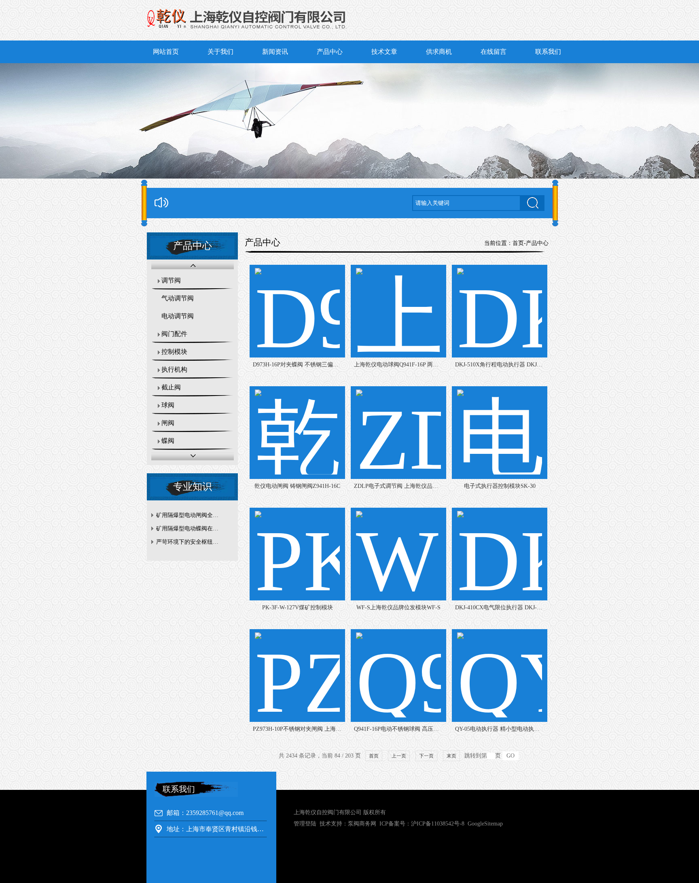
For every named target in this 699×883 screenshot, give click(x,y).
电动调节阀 (177, 316)
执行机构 (174, 369)
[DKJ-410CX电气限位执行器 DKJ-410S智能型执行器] (499, 554)
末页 (451, 756)
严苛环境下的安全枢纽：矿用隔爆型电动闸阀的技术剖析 (194, 542)
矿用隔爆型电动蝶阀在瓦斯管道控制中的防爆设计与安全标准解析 (194, 529)
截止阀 (171, 387)
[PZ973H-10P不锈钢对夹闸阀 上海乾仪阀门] (297, 675)
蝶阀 (167, 440)
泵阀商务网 (362, 824)
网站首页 (166, 51)
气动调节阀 (177, 298)
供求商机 (439, 51)
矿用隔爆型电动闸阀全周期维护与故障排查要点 (194, 515)
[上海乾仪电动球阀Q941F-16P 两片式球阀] (398, 311)
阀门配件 (174, 333)
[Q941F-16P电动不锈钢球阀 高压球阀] (398, 675)
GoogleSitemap (485, 824)
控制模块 (174, 351)
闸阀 (167, 422)
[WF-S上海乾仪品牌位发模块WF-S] (398, 554)
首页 (518, 243)
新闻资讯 (275, 51)
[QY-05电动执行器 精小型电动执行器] (499, 675)
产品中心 (330, 51)
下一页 (426, 756)
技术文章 (384, 51)
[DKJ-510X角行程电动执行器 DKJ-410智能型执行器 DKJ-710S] (499, 311)
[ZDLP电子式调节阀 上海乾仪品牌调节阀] (398, 432)
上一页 (399, 756)
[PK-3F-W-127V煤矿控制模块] (297, 554)
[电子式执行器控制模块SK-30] (499, 432)
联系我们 (548, 51)
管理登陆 (305, 824)
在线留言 (493, 51)
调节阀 (171, 280)
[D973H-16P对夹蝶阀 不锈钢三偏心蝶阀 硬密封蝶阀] (297, 311)
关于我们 (220, 51)
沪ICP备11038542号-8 (437, 824)
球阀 (167, 405)
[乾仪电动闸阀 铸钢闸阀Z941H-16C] (297, 432)
